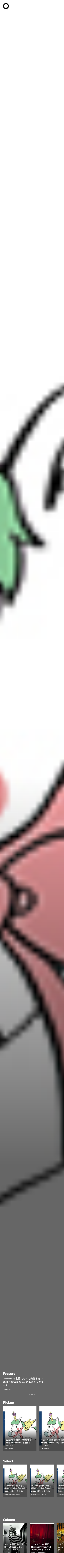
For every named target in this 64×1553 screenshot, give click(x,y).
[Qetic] (6, 6)
